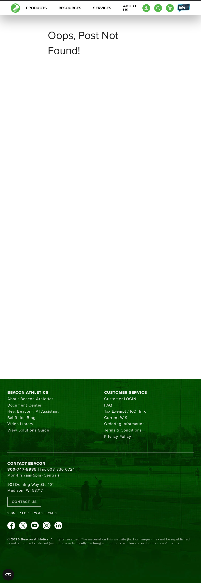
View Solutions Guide (28, 430)
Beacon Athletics (28, 392)
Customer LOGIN (120, 398)
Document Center (24, 405)
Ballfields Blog (21, 417)
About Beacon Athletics (30, 398)
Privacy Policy (117, 436)
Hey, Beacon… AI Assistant (33, 411)
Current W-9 (115, 417)
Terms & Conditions (123, 430)
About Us (130, 8)
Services (102, 8)
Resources (70, 8)
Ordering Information (124, 423)
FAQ (108, 405)
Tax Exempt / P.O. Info (125, 411)
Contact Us (24, 502)
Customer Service (125, 392)
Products (36, 8)
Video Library (20, 423)
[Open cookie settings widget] (8, 575)
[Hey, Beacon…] (183, 8)
